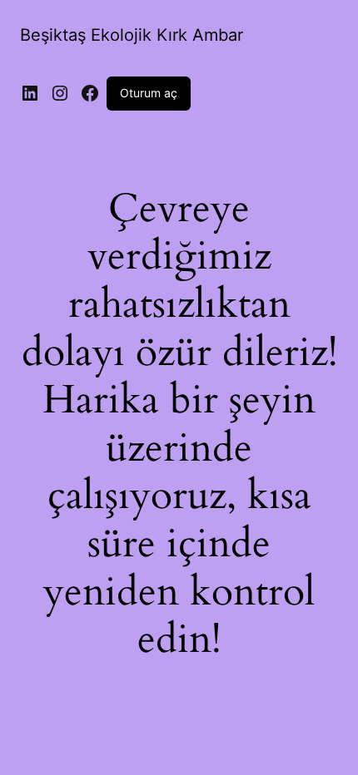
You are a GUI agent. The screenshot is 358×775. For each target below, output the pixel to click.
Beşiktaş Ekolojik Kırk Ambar (131, 35)
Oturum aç (148, 93)
